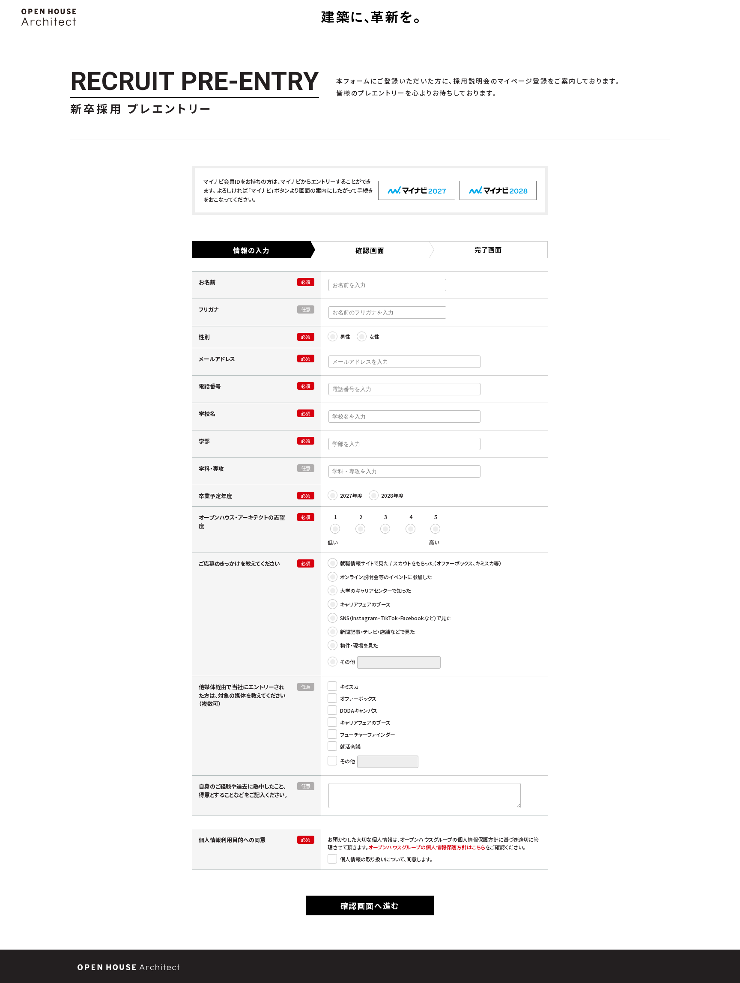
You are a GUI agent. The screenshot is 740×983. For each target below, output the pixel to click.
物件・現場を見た (358, 645)
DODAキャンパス (358, 710)
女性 (373, 336)
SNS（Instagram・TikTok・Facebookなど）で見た (395, 617)
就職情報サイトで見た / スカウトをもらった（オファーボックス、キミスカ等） (420, 563)
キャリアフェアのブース (365, 604)
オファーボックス (357, 698)
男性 (344, 336)
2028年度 (391, 495)
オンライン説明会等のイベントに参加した (385, 576)
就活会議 (350, 746)
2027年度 (350, 495)
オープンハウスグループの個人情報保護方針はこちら (426, 847)
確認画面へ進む (370, 905)
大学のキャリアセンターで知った (375, 590)
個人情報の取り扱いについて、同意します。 (386, 859)
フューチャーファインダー (367, 734)
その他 (347, 661)
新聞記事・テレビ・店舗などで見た (377, 631)
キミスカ (348, 686)
